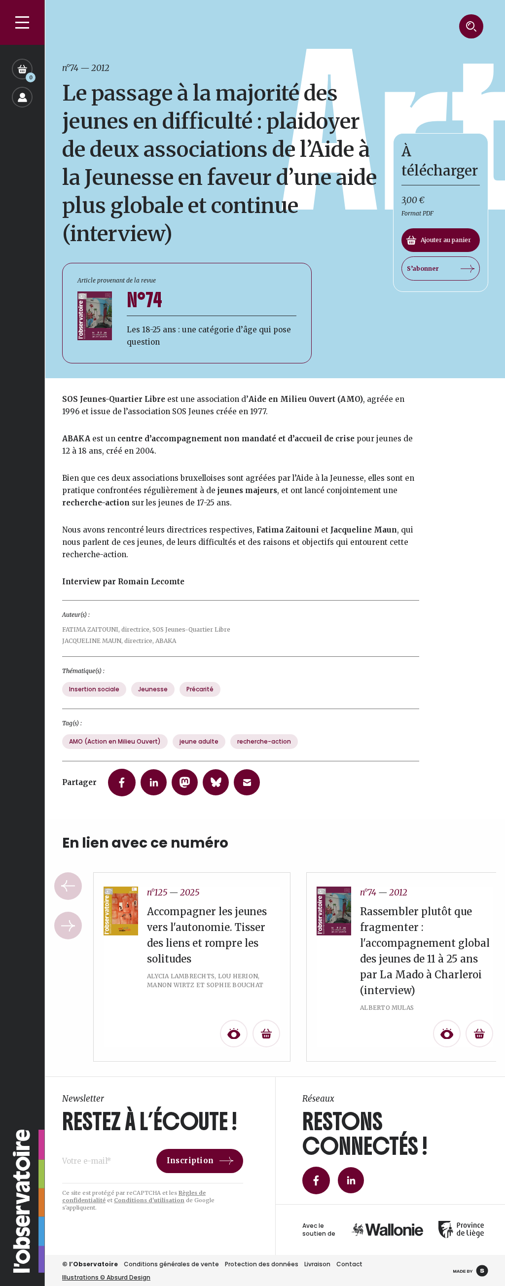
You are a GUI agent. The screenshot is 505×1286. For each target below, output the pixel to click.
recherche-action (264, 741)
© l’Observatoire (90, 1264)
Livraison (317, 1264)
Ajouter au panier (446, 240)
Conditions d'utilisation (149, 1200)
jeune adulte (199, 741)
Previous (68, 886)
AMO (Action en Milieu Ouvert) (115, 741)
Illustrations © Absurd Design (106, 1277)
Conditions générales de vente (171, 1264)
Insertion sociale (94, 689)
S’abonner (423, 268)
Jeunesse (153, 689)
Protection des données (261, 1264)
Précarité (200, 689)
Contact (349, 1264)
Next (68, 925)
